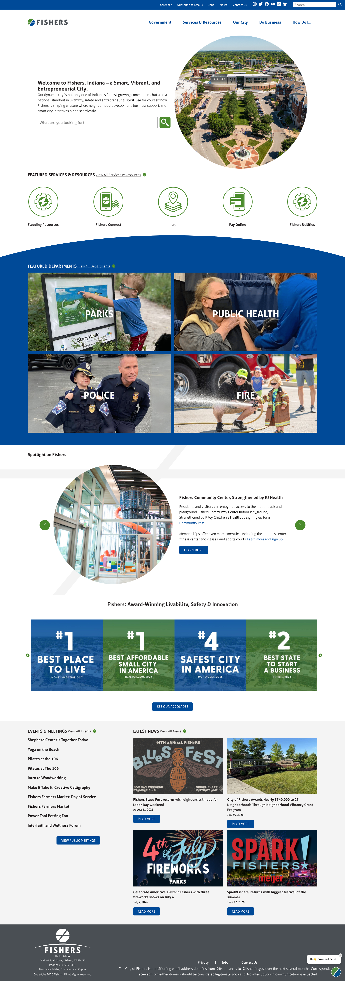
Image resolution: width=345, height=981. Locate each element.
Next (320, 655)
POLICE (99, 395)
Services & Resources (202, 22)
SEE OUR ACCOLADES (172, 706)
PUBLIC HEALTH (245, 313)
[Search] (340, 5)
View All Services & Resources (118, 174)
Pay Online (237, 224)
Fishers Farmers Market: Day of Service (62, 796)
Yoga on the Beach (43, 749)
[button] (171, 582)
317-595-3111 (67, 965)
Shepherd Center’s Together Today (58, 739)
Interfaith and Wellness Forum (54, 825)
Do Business (270, 22)
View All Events (79, 731)
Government (160, 22)
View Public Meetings (78, 840)
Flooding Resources (43, 224)
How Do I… (302, 22)
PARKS (99, 313)
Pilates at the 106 (43, 758)
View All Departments (93, 266)
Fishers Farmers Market (48, 806)
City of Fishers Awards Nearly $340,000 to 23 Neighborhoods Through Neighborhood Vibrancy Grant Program (270, 804)
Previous (28, 655)
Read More (146, 819)
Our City (240, 22)
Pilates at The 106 (43, 768)
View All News (170, 731)
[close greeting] (340, 955)
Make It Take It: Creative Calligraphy (59, 787)
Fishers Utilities (302, 224)
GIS (173, 225)
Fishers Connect (108, 224)
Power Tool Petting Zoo (48, 815)
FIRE (246, 395)
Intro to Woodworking (47, 777)
